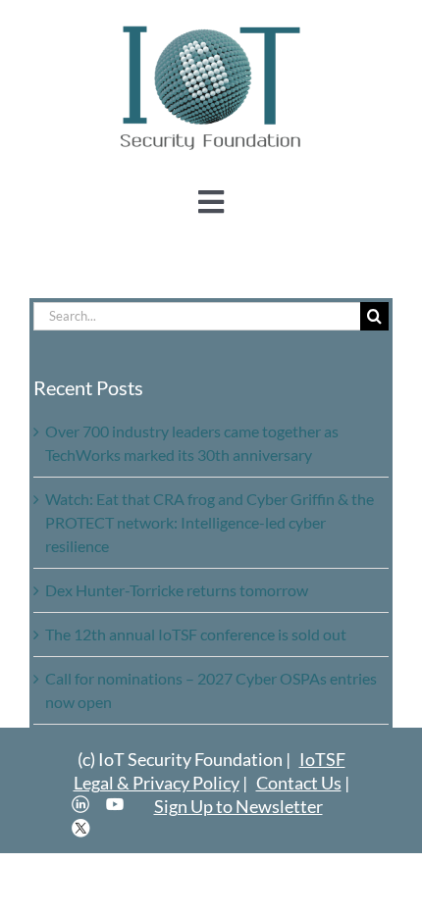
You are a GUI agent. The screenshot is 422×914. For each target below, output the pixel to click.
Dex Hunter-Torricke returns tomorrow (176, 590)
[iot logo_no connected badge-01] (211, 27)
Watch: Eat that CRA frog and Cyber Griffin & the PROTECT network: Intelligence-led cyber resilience (209, 522)
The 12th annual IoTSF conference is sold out (195, 634)
